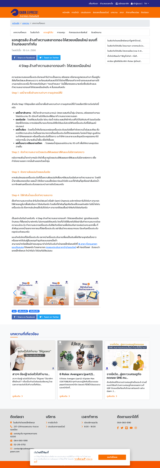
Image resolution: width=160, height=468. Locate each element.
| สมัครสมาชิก (122, 3)
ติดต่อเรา (145, 12)
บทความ (114, 12)
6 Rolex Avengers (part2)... (77, 374)
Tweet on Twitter (51, 57)
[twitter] (122, 428)
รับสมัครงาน (96, 32)
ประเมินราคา (86, 12)
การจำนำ (75, 12)
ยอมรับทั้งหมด (112, 457)
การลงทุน (61, 32)
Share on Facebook (26, 57)
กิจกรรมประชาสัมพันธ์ (78, 32)
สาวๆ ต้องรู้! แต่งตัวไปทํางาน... (31, 374)
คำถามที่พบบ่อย (132, 12)
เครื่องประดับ (22, 311)
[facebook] (118, 428)
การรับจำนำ (53, 422)
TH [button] (145, 3)
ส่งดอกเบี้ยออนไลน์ (101, 12)
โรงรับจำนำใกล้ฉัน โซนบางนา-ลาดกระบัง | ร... (125, 45)
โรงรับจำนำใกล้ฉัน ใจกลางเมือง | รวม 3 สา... (125, 50)
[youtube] (131, 428)
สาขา (122, 12)
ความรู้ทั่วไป (48, 32)
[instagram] (136, 428)
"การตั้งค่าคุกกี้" (80, 459)
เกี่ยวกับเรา (93, 3)
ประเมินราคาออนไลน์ (56, 426)
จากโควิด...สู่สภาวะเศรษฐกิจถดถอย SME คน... (124, 376)
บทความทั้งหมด (19, 32)
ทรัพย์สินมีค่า (34, 311)
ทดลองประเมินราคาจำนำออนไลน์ (61, 247)
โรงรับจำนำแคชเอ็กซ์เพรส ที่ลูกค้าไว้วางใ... (124, 40)
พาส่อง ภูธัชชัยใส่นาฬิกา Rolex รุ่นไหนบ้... (124, 61)
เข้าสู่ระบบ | (137, 3)
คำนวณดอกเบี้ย (106, 3)
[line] (126, 428)
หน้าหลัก (66, 12)
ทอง (14, 311)
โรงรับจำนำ (35, 32)
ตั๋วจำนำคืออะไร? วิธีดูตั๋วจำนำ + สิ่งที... (122, 55)
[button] (98, 293)
